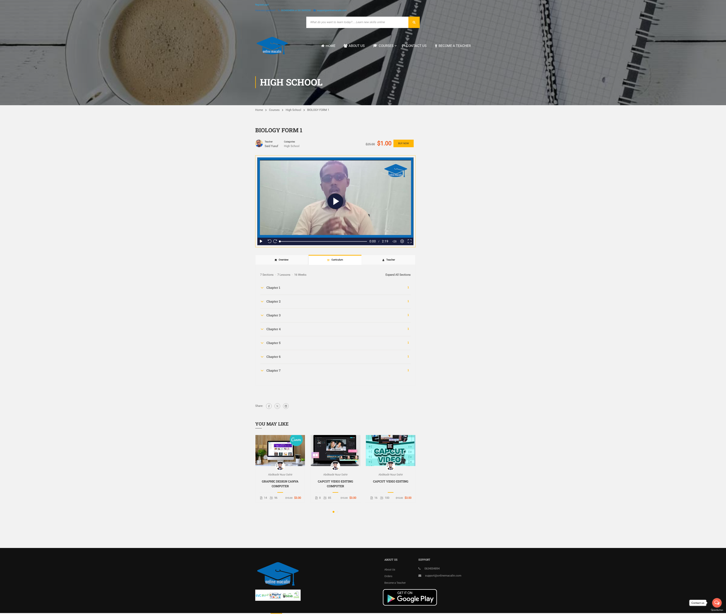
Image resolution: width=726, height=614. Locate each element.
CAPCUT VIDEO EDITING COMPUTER (335, 483)
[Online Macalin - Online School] (272, 45)
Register (259, 4)
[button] (333, 512)
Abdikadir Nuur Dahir (280, 474)
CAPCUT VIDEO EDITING (390, 481)
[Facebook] (269, 406)
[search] (414, 22)
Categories (289, 141)
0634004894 (432, 568)
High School (293, 110)
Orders (388, 576)
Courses (386, 46)
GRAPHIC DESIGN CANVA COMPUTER (280, 483)
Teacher (269, 141)
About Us (357, 46)
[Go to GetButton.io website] (717, 610)
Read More (280, 450)
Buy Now (403, 143)
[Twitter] (277, 406)
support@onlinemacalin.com (332, 10)
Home (330, 46)
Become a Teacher (455, 46)
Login (266, 4)
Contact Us (416, 46)
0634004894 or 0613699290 (296, 10)
